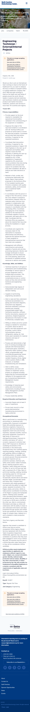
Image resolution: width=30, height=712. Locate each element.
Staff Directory (5, 684)
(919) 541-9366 (7, 654)
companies (10, 31)
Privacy (3, 707)
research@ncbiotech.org (9, 643)
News (3, 690)
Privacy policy (11, 630)
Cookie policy (19, 630)
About (3, 678)
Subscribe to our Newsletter (15, 662)
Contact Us (4, 681)
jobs (2, 31)
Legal (7, 707)
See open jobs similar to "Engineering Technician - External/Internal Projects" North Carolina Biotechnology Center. (16, 67)
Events (3, 693)
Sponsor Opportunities (8, 687)
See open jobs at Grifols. (13, 62)
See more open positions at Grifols (15, 614)
